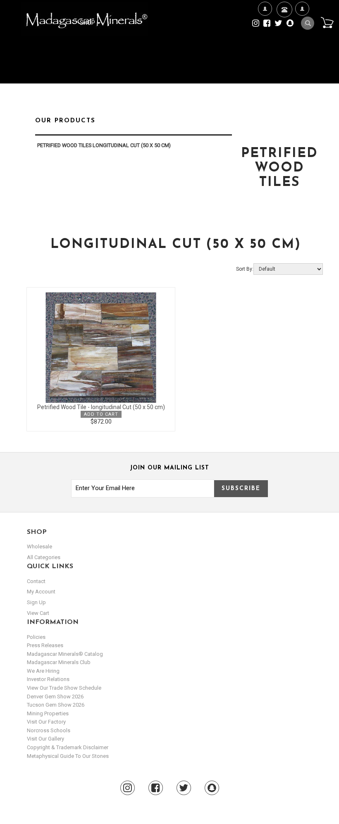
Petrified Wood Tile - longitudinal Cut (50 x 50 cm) (101, 407)
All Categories (43, 557)
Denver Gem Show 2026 (55, 696)
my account (41, 591)
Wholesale (39, 546)
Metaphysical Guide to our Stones (68, 756)
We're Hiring (265, 48)
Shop (88, 22)
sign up (36, 602)
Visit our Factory (46, 722)
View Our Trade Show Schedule (64, 688)
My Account (302, 48)
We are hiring (43, 671)
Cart (327, 22)
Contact (283, 33)
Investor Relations (48, 679)
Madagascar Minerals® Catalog (65, 654)
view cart (38, 613)
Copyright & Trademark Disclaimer (67, 747)
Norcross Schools (48, 730)
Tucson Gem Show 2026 (55, 705)
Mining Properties (48, 713)
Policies (36, 637)
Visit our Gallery (45, 739)
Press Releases (45, 645)
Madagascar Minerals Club (59, 662)
